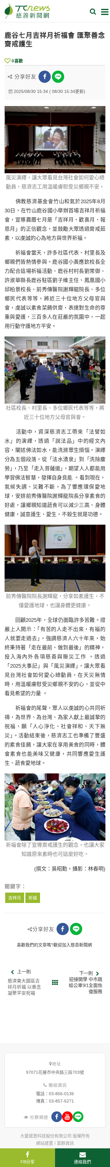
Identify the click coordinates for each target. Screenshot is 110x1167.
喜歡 (17, 60)
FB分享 (27, 1161)
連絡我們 (82, 1161)
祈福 (32, 897)
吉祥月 (14, 897)
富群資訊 (65, 1143)
